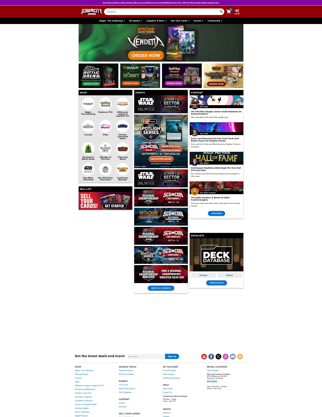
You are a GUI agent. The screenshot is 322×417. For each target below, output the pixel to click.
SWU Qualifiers (125, 392)
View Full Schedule (161, 288)
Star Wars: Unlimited (88, 178)
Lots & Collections (82, 412)
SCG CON (123, 385)
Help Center (168, 389)
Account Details (169, 370)
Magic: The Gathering (88, 113)
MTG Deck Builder (126, 374)
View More (216, 213)
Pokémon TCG (105, 112)
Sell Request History (171, 378)
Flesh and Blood (123, 158)
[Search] (221, 11)
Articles (122, 403)
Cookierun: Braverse (122, 178)
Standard (203, 275)
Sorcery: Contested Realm (122, 136)
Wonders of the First (83, 393)
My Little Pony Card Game (105, 178)
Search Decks (217, 283)
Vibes (105, 134)
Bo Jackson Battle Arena (88, 158)
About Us (167, 413)
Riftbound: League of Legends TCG (122, 114)
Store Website (212, 370)
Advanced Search (126, 370)
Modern (229, 275)
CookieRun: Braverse (84, 401)
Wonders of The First (105, 158)
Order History (168, 374)
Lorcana (88, 134)
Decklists (123, 407)
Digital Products (81, 416)
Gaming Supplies (82, 408)
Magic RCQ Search (127, 389)
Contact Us (167, 392)
